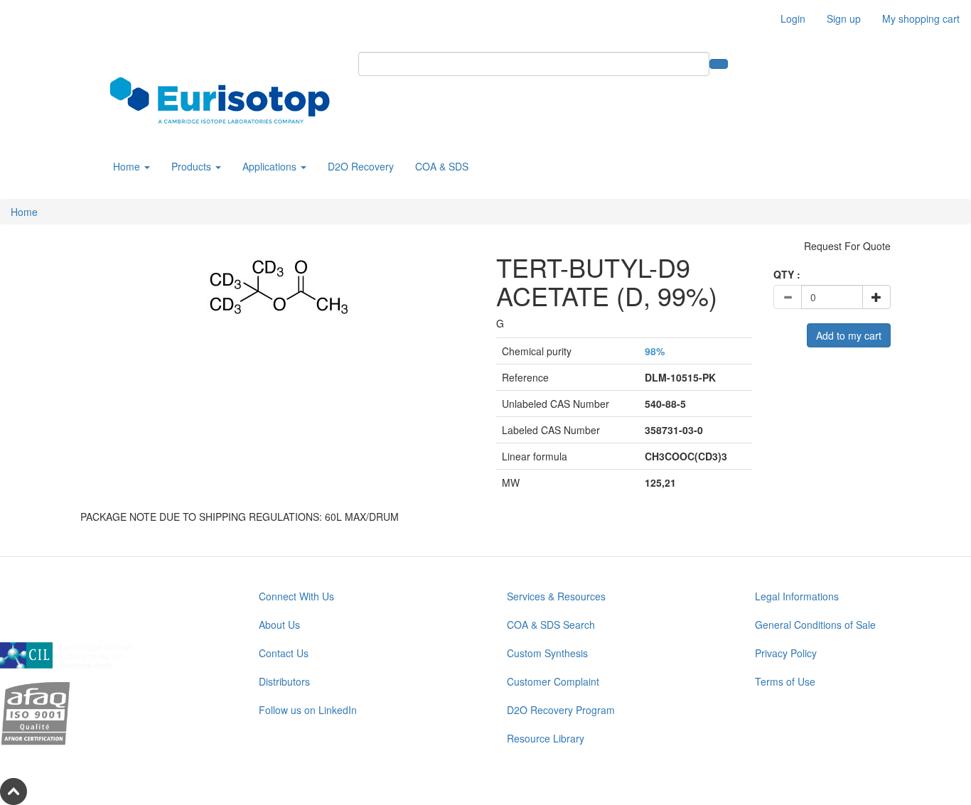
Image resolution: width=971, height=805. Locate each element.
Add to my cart (848, 335)
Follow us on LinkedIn (308, 710)
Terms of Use (785, 681)
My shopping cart (921, 18)
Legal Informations (797, 596)
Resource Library (545, 738)
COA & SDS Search (551, 624)
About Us (279, 624)
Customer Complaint (553, 681)
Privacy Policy (786, 653)
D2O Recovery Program (561, 710)
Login (792, 18)
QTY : (786, 274)
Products (192, 166)
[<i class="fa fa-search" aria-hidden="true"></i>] (718, 64)
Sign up (844, 18)
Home (128, 166)
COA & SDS (441, 166)
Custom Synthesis (547, 653)
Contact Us (284, 653)
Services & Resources (556, 596)
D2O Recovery (361, 166)
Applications (270, 166)
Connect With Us (296, 596)
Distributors (284, 681)
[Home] (225, 100)
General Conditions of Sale (815, 624)
